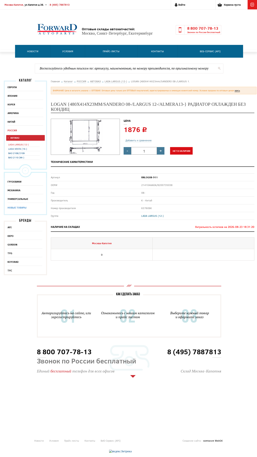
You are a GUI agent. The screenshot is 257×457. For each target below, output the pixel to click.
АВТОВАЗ (14, 137)
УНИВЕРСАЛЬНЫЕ (18, 199)
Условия (67, 51)
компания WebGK (213, 440)
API (10, 227)
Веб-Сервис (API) (210, 51)
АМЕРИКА (13, 113)
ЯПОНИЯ (12, 95)
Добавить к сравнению (138, 140)
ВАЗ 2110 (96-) (16, 157)
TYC (10, 270)
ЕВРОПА (12, 87)
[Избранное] (252, 8)
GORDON (12, 244)
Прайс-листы (111, 51)
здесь (237, 90)
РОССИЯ (12, 130)
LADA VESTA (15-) (17, 148)
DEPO (11, 236)
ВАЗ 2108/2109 (16, 153)
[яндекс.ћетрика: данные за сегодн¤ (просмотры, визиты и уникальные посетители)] (120, 451)
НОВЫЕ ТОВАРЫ (17, 207)
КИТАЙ (11, 121)
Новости (32, 51)
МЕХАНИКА (14, 190)
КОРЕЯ (11, 104)
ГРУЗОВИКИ (14, 181)
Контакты (157, 51)
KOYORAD (13, 262)
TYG (10, 253)
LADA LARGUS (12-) (18, 144)
